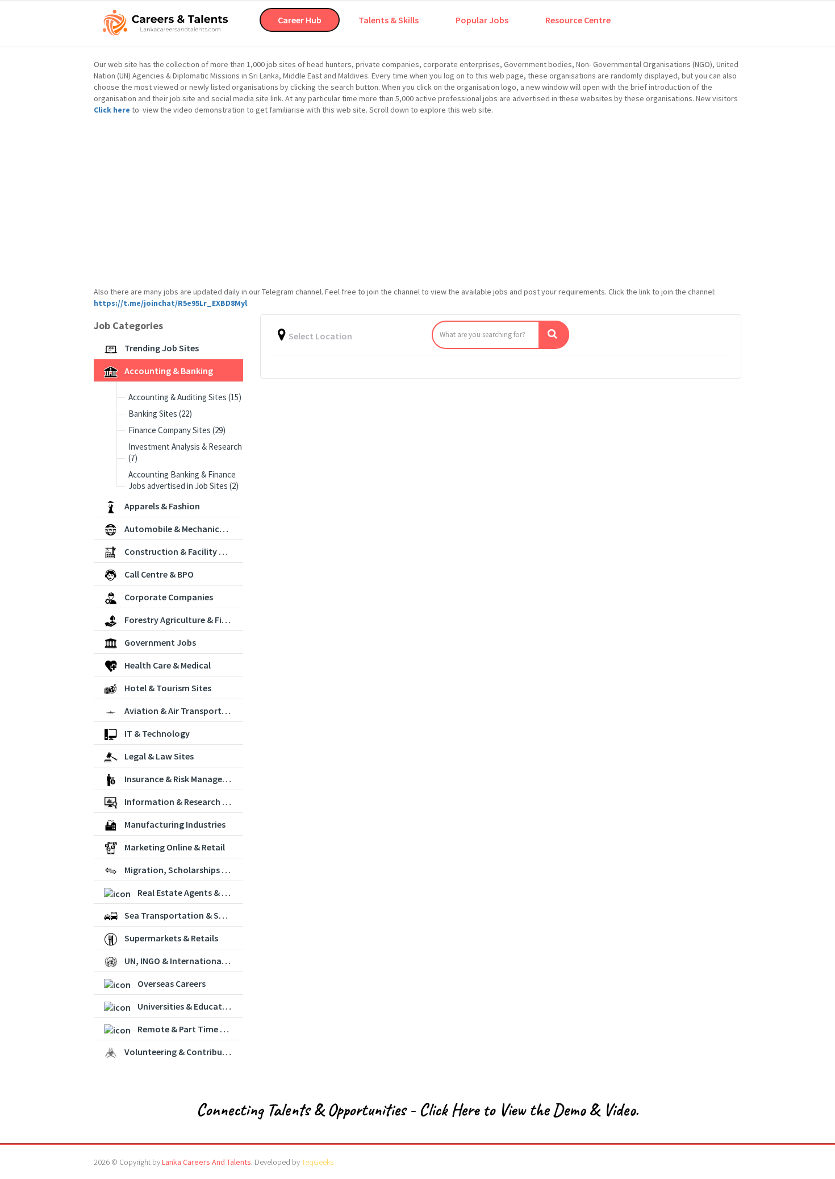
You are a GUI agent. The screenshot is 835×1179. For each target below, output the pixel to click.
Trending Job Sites (161, 348)
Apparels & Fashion (162, 506)
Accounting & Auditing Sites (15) (184, 397)
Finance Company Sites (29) (177, 430)
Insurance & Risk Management (183, 778)
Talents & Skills (388, 20)
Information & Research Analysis (183, 801)
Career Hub (300, 20)
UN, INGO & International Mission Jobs (183, 960)
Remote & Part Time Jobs (188, 1029)
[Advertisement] (417, 200)
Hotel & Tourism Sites (167, 688)
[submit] (553, 334)
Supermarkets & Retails (171, 938)
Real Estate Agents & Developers (190, 892)
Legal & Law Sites (159, 756)
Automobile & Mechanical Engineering (183, 528)
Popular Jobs (482, 20)
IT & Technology (157, 733)
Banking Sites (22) (160, 413)
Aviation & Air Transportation (183, 710)
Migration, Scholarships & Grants (183, 869)
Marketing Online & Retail (174, 847)
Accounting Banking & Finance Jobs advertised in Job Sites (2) (183, 480)
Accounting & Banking (168, 370)
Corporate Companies (168, 597)
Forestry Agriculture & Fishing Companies (183, 619)
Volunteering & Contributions (183, 1051)
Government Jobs (160, 642)
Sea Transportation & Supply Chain (183, 915)
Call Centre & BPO (159, 574)
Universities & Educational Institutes (190, 1006)
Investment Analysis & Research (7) (185, 452)
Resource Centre (578, 20)
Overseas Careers (171, 983)
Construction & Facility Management (183, 551)
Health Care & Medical (167, 665)
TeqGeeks (317, 1162)
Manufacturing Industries (175, 824)
